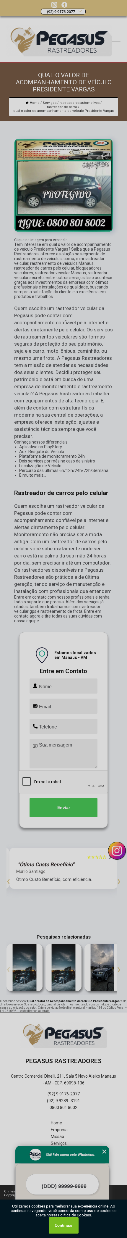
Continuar (64, 1225)
